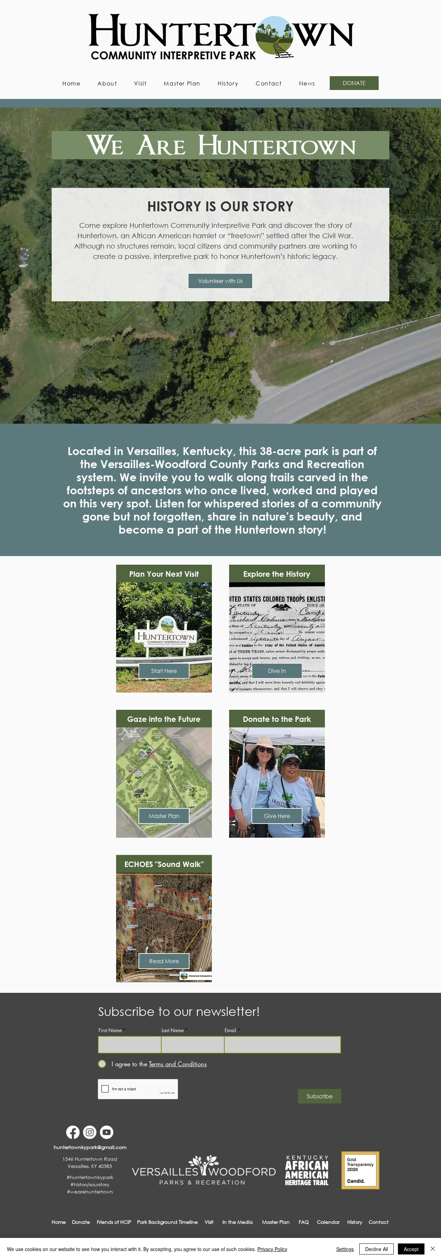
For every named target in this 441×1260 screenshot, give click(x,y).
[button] (107, 83)
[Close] (433, 1248)
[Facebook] (73, 1132)
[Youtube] (106, 1132)
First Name (110, 1030)
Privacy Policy (272, 1249)
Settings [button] (345, 1249)
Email (230, 1030)
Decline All (376, 1249)
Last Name (173, 1030)
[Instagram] (89, 1132)
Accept (411, 1249)
